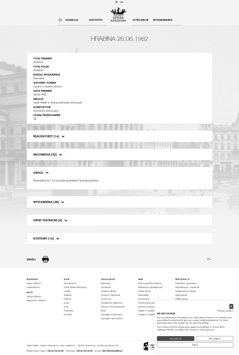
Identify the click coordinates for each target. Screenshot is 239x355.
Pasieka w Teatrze (147, 314)
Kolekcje (72, 19)
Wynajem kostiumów (111, 314)
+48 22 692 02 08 (55, 350)
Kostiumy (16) (44, 238)
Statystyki (95, 19)
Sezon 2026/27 (34, 283)
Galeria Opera (108, 291)
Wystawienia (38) (46, 202)
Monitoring (143, 299)
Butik (103, 310)
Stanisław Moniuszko (46, 110)
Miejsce (67, 295)
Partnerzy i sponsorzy (186, 283)
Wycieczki (106, 287)
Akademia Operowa (111, 302)
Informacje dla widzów (150, 283)
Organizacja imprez (185, 291)
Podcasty (68, 310)
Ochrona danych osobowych (153, 306)
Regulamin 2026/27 (36, 300)
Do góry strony (208, 259)
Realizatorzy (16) (46, 136)
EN (121, 2)
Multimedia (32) (45, 154)
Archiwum (106, 299)
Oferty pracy (181, 299)
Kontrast (116, 2)
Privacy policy (225, 310)
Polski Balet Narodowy (75, 287)
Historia (67, 299)
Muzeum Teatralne (110, 295)
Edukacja (106, 283)
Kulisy (66, 302)
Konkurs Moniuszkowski (113, 306)
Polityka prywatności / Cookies (154, 302)
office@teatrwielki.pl (112, 350)
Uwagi (38, 172)
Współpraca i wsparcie (187, 287)
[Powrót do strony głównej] (118, 14)
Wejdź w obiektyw (147, 310)
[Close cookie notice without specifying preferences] (231, 306)
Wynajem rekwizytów (112, 318)
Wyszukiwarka (163, 19)
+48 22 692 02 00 (84, 350)
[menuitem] (60, 20)
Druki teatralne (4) (48, 220)
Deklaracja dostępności (150, 287)
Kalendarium (33, 287)
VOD (66, 306)
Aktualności (70, 283)
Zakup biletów (34, 296)
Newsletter (143, 295)
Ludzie (67, 291)
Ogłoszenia (181, 295)
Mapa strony (144, 291)
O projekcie (140, 19)
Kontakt (68, 314)
